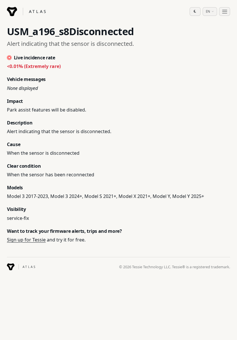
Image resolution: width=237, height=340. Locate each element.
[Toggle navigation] (224, 11)
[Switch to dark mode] (195, 11)
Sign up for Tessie (26, 240)
